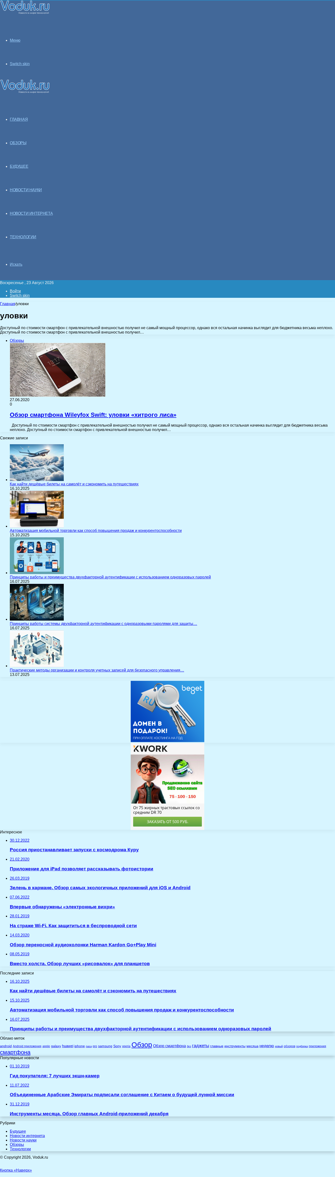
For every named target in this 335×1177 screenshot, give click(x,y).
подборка (302, 1046)
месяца (252, 1046)
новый (279, 1046)
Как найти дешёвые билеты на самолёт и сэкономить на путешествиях (74, 484)
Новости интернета (31, 213)
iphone (79, 1046)
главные (216, 1046)
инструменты (234, 1046)
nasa (89, 1046)
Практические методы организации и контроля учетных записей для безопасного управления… (97, 670)
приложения (317, 1046)
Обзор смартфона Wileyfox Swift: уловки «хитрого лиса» (93, 414)
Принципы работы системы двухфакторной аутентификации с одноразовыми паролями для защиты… (103, 624)
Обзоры (17, 1144)
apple (46, 1046)
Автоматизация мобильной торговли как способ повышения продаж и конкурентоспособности (96, 530)
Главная (7, 304)
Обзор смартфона (169, 1046)
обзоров (289, 1046)
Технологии (20, 1149)
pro (95, 1046)
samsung (105, 1046)
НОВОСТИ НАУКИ (26, 190)
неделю (266, 1045)
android (6, 1046)
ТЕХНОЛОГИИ (23, 237)
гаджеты (200, 1045)
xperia (126, 1046)
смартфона (15, 1052)
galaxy (56, 1046)
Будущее (18, 1131)
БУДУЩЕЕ (19, 166)
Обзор (141, 1045)
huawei (67, 1046)
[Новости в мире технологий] (25, 13)
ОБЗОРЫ (18, 143)
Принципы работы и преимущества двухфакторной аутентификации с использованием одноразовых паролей (110, 577)
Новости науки (23, 1140)
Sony (117, 1046)
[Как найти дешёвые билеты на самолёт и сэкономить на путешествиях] (37, 480)
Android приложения (27, 1046)
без (189, 1046)
